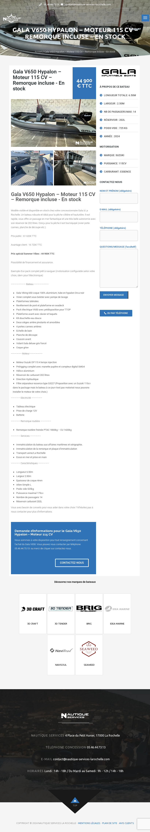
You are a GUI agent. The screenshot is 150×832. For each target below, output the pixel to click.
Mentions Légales (89, 823)
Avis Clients (126, 823)
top (75, 805)
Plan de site (109, 823)
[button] (15, 168)
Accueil (38, 51)
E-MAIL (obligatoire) (110, 209)
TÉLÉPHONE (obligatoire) (113, 228)
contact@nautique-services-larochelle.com (88, 4)
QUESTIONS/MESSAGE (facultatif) (118, 246)
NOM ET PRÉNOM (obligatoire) (116, 190)
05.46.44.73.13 (51, 4)
